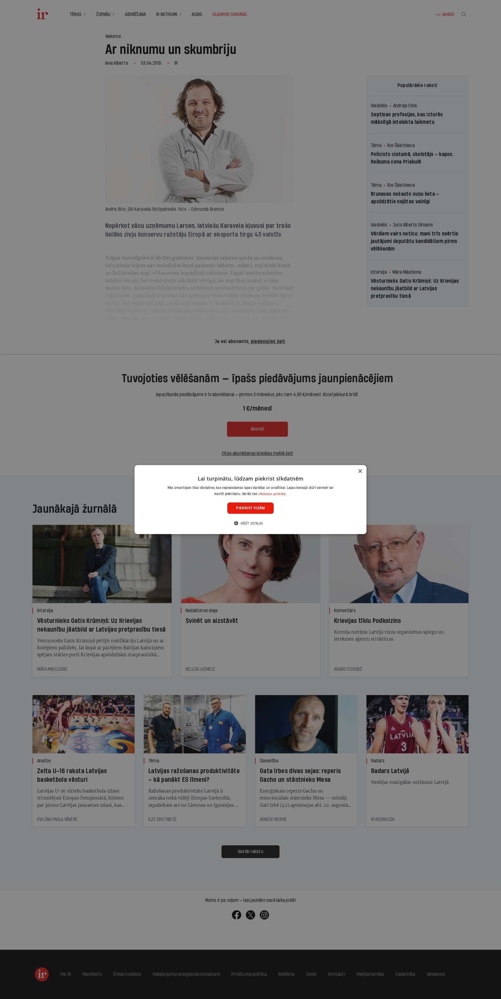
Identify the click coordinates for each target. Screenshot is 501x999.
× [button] (360, 471)
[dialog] (250, 499)
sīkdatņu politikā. (272, 493)
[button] (250, 523)
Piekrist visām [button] (250, 507)
